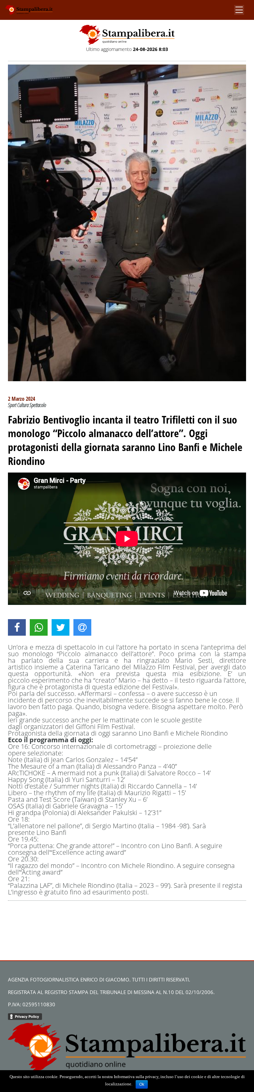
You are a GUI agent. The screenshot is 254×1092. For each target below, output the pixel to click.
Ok (141, 1084)
